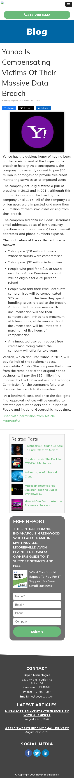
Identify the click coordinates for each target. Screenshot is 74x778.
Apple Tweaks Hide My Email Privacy (37, 728)
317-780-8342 (38, 15)
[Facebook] (28, 752)
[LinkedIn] (45, 752)
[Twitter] (37, 752)
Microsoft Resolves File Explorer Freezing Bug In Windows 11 (41, 489)
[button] (68, 4)
